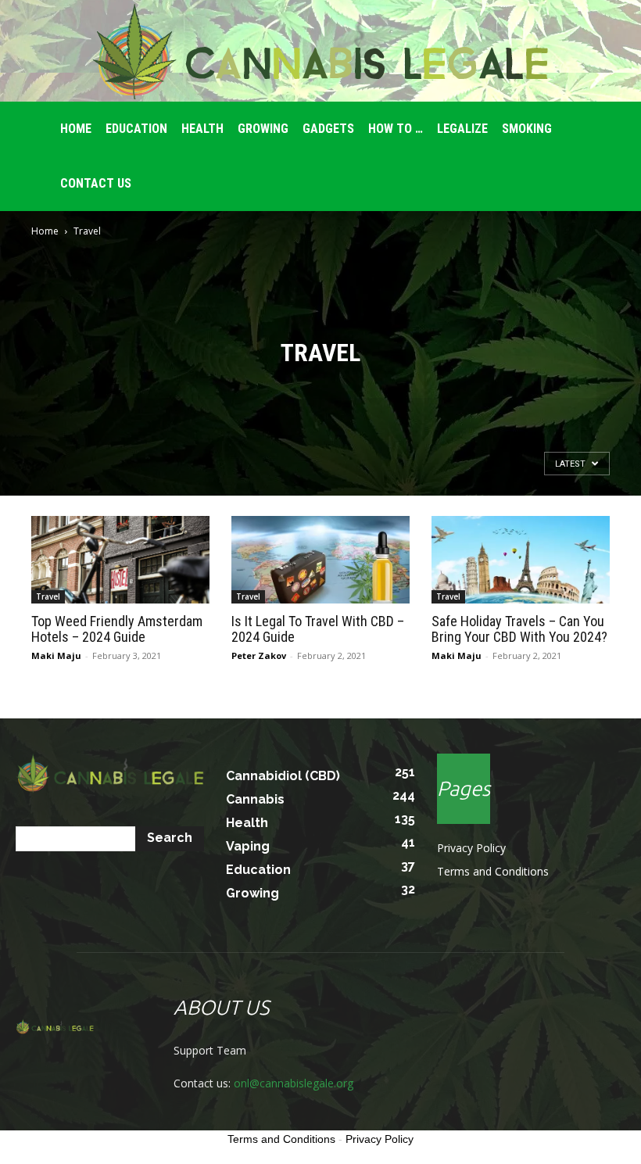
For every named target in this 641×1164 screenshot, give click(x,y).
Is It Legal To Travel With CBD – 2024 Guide (317, 629)
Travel (48, 596)
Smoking (527, 128)
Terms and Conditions (493, 871)
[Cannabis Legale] (320, 51)
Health (202, 128)
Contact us (95, 183)
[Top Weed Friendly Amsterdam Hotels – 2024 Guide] (120, 559)
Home (45, 231)
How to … (395, 128)
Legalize (462, 128)
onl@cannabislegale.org (293, 1083)
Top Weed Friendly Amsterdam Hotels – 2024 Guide (116, 629)
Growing (263, 128)
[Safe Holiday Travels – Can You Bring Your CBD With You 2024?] (521, 559)
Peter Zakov (258, 655)
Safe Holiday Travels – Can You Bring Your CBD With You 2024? (519, 629)
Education (136, 128)
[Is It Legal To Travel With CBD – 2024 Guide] (320, 559)
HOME (75, 128)
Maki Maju (56, 655)
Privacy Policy (471, 847)
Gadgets (328, 128)
